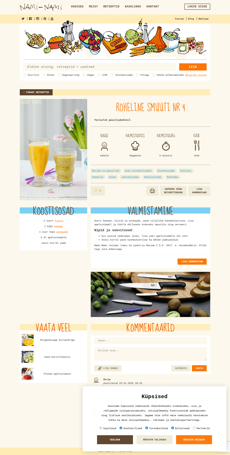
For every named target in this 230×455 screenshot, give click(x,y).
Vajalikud (109, 428)
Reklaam (203, 18)
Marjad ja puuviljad (105, 170)
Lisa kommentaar (199, 191)
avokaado (62, 231)
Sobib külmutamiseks (170, 75)
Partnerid (203, 428)
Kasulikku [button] (133, 6)
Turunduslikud (158, 428)
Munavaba (172, 176)
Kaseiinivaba (152, 176)
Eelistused (182, 428)
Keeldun (115, 439)
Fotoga (144, 75)
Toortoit (185, 170)
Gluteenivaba (124, 75)
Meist (93, 6)
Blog (191, 18)
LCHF (105, 75)
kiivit (59, 220)
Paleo (50, 75)
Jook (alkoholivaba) (138, 170)
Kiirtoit (33, 75)
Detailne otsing (196, 75)
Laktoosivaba (130, 176)
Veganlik (97, 176)
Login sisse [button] (197, 6)
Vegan (90, 75)
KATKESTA (181, 368)
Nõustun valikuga (154, 439)
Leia (193, 67)
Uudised (77, 6)
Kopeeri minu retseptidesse (173, 191)
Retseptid (111, 6)
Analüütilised (132, 428)
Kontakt (152, 6)
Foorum (179, 18)
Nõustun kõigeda (194, 439)
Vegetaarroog (70, 75)
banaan (58, 226)
